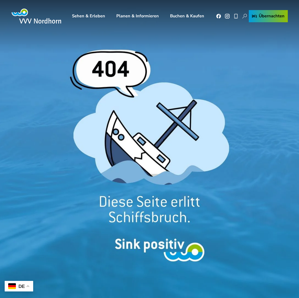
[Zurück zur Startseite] (36, 16)
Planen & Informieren (137, 16)
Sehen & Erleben (88, 16)
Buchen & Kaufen (187, 16)
